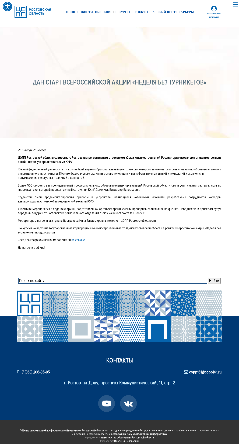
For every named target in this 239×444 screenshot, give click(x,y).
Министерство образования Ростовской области (127, 437)
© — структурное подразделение (80, 430)
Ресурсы (122, 12)
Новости (85, 12)
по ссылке (78, 240)
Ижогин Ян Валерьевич (126, 441)
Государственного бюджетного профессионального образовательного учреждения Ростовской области (145, 432)
